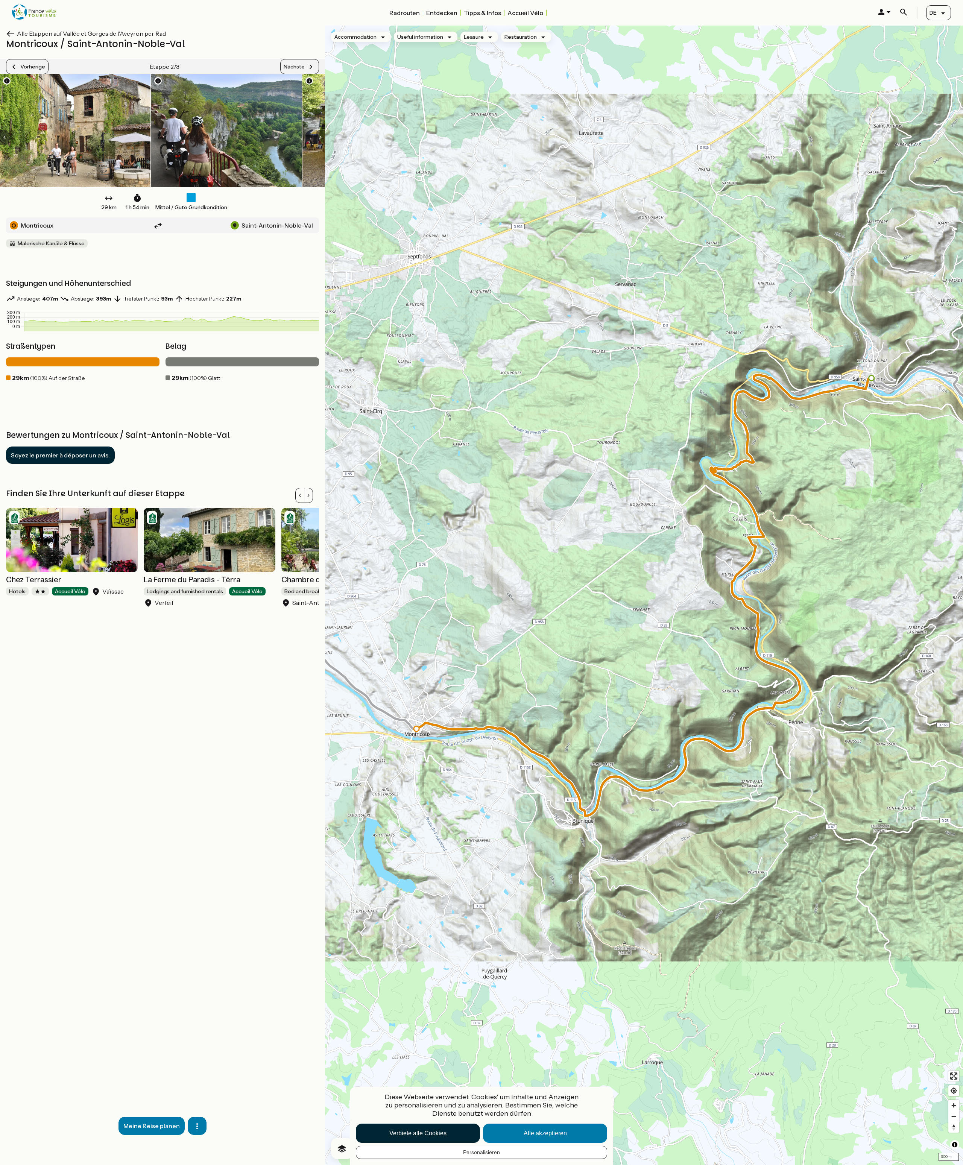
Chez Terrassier (33, 579)
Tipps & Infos (482, 13)
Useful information (420, 36)
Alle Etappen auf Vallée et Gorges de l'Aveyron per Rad (91, 33)
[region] (644, 595)
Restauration (520, 36)
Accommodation (355, 36)
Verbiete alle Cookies (418, 1133)
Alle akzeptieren (545, 1133)
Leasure (474, 36)
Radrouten (404, 13)
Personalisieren (481, 1152)
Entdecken (441, 13)
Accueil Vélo (525, 13)
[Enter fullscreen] (953, 1076)
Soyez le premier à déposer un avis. (60, 455)
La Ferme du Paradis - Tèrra (192, 579)
